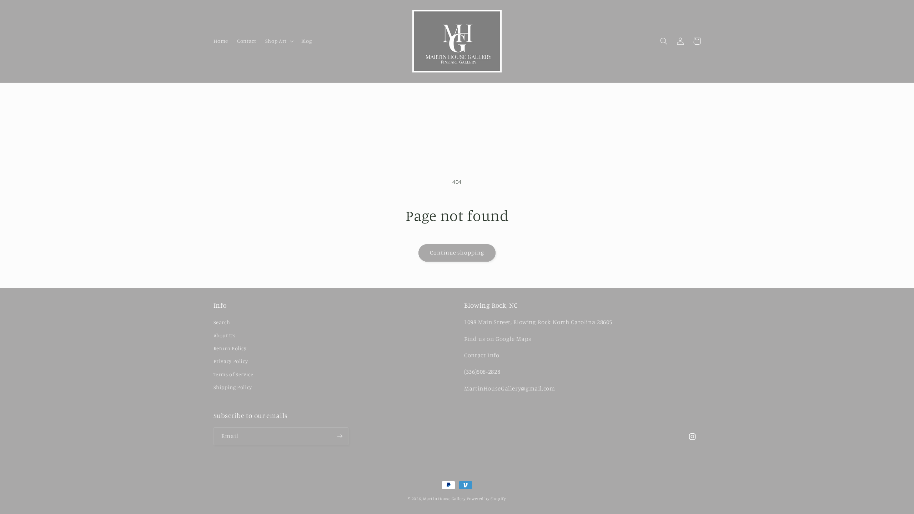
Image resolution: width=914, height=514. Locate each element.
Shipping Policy (233, 387)
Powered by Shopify (486, 498)
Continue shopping (457, 252)
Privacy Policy (231, 361)
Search (222, 322)
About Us (225, 335)
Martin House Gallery (444, 498)
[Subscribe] (339, 436)
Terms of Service (233, 374)
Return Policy (230, 348)
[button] (279, 41)
